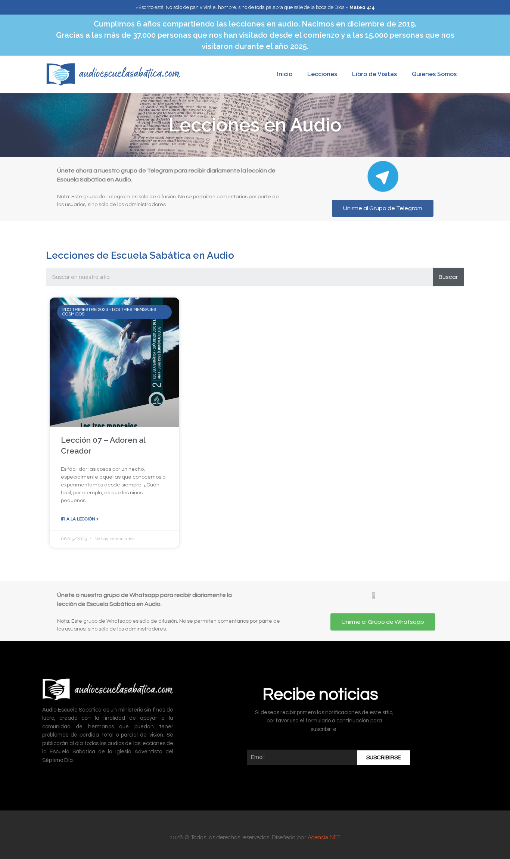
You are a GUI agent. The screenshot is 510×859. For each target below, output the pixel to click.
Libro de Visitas (374, 74)
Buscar (448, 277)
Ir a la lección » (80, 519)
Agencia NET (324, 837)
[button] (382, 208)
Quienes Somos (434, 74)
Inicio (284, 74)
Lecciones (322, 74)
